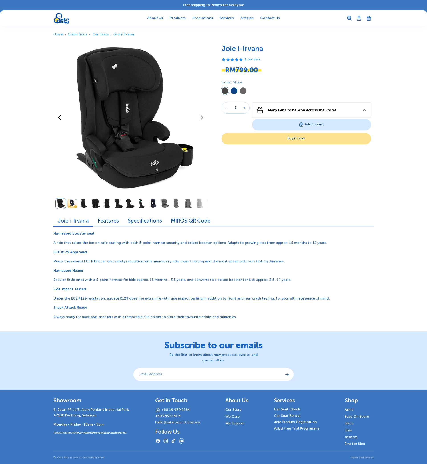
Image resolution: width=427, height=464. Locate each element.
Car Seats (101, 34)
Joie (348, 430)
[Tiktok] (173, 441)
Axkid (349, 410)
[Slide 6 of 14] (118, 203)
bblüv (349, 423)
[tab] (73, 222)
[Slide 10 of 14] (165, 203)
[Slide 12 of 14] (188, 203)
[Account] (359, 18)
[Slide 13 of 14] (199, 203)
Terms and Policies (362, 457)
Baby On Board (357, 417)
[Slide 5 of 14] (107, 203)
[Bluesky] (181, 441)
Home (58, 34)
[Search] (349, 18)
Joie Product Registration (295, 422)
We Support (235, 423)
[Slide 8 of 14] (142, 203)
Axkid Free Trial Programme (296, 428)
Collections (77, 34)
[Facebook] (158, 441)
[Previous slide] (58, 119)
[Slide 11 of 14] (176, 203)
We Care (232, 417)
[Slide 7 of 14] (130, 203)
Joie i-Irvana (123, 34)
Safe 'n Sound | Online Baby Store (84, 457)
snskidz (351, 437)
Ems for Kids (355, 444)
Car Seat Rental (287, 416)
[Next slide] (203, 119)
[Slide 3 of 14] (84, 203)
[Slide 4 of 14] (95, 203)
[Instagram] (165, 441)
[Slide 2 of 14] (72, 203)
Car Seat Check (287, 409)
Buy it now (296, 138)
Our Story (233, 410)
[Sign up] (287, 374)
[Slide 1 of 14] (61, 203)
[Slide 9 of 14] (153, 203)
